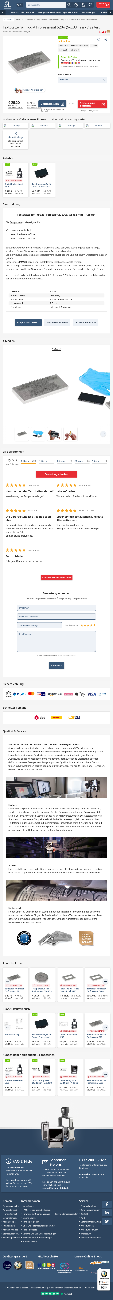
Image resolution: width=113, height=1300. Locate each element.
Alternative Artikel (85, 322)
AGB (83, 1218)
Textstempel (74, 50)
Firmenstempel (10, 1214)
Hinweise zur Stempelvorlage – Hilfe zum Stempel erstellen (50, 1214)
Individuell (63, 50)
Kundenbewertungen (90, 1210)
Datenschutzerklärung (91, 1221)
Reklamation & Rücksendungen (37, 1237)
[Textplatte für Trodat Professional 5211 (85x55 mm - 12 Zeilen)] (14, 978)
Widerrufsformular (89, 1229)
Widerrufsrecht (87, 1225)
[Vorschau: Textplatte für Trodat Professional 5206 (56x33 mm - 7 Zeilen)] (22, 434)
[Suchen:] (46, 5)
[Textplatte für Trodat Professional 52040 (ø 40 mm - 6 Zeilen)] (41, 978)
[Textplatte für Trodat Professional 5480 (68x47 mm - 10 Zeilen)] (96, 978)
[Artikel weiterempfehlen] (106, 40)
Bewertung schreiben (56, 474)
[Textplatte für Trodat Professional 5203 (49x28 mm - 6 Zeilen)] (96, 1069)
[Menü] (108, 1270)
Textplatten (16, 222)
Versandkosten (56, 1287)
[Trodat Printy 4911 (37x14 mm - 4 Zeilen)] (69, 1069)
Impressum (86, 1233)
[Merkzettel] (90, 5)
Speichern (56, 665)
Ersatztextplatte (40, 254)
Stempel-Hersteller (11, 1233)
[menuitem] (49, 5)
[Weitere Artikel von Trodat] (104, 32)
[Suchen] (69, 5)
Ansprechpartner (88, 1206)
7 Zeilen (94, 46)
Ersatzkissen (95, 275)
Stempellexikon (30, 1241)
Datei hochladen (50, 103)
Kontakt (84, 1214)
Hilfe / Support (30, 1229)
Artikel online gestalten (87, 104)
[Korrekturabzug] (14, 1023)
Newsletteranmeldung (91, 1237)
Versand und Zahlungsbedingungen (39, 1233)
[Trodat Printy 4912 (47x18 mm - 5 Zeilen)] (41, 1069)
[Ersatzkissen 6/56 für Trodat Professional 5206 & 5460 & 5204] (41, 173)
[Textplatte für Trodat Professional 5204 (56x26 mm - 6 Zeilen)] (96, 1023)
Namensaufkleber (11, 1206)
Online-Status (29, 1218)
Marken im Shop (10, 1229)
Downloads (28, 1206)
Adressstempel (10, 1210)
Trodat (45, 275)
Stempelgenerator (11, 1237)
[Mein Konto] (83, 5)
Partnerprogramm (31, 1221)
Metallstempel (9, 1221)
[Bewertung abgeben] (64, 41)
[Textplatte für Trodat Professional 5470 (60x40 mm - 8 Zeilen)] (69, 978)
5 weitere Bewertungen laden (56, 577)
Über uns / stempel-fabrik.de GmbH (39, 1225)
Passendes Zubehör (57, 322)
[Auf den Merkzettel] (98, 40)
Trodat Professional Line (79, 46)
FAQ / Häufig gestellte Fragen (37, 1210)
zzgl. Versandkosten (15, 107)
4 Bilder (56, 349)
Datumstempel (10, 1218)
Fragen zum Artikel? (28, 322)
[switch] (104, 1287)
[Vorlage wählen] (15, 125)
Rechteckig (63, 46)
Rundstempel (9, 1225)
